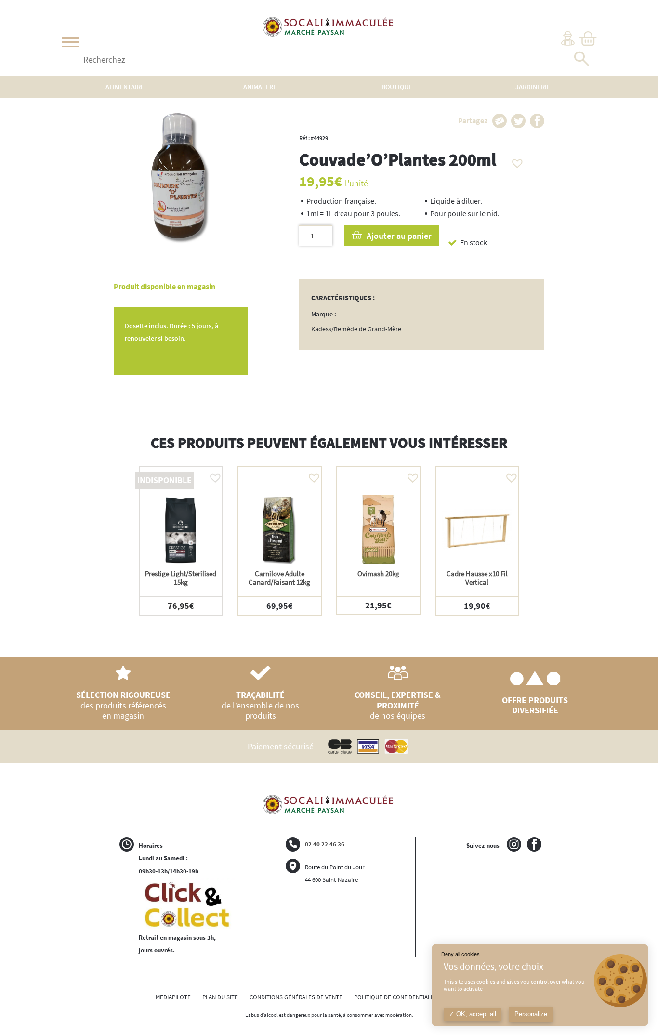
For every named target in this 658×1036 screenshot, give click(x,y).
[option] (181, 541)
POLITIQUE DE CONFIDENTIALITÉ (396, 997)
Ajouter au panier (399, 235)
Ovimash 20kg (378, 573)
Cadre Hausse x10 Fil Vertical (477, 578)
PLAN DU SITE (220, 997)
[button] (515, 161)
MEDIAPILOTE (173, 997)
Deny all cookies (460, 954)
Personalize (530, 1014)
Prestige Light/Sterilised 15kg (180, 578)
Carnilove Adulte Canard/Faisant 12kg (279, 578)
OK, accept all (475, 1014)
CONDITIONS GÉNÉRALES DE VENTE (296, 997)
